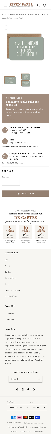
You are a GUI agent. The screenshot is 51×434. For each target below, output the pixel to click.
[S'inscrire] (39, 379)
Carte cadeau (10, 278)
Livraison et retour (12, 290)
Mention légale (11, 296)
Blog (7, 284)
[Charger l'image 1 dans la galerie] (10, 80)
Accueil (5, 14)
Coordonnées (38, 431)
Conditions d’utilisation (38, 427)
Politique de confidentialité (17, 427)
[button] (5, 5)
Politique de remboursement (34, 423)
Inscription (9, 319)
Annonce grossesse (17, 14)
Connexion (9, 313)
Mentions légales (25, 431)
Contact (8, 272)
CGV (6, 260)
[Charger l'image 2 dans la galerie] (25, 80)
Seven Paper (17, 423)
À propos (8, 266)
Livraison (14, 431)
